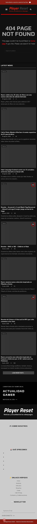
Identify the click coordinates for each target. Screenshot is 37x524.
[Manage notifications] (4, 519)
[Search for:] (18, 50)
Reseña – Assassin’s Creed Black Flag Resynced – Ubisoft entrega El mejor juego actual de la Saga (18, 209)
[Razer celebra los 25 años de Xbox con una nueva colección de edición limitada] (18, 81)
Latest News (7, 65)
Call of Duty (18, 493)
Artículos (18, 485)
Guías (18, 490)
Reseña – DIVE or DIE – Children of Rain (15, 246)
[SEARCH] (31, 51)
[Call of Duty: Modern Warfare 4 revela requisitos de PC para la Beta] (18, 118)
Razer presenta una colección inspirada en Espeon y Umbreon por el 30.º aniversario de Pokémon (17, 359)
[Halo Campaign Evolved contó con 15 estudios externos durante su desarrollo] (18, 156)
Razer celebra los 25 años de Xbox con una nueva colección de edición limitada (16, 96)
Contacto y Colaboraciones (18, 495)
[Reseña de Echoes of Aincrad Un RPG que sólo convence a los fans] (18, 306)
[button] (6, 9)
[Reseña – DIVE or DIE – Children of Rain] (18, 233)
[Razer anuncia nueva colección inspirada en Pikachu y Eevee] (18, 268)
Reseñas (4, 223)
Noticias (4, 71)
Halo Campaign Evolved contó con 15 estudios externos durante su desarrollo (17, 171)
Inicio (18, 481)
